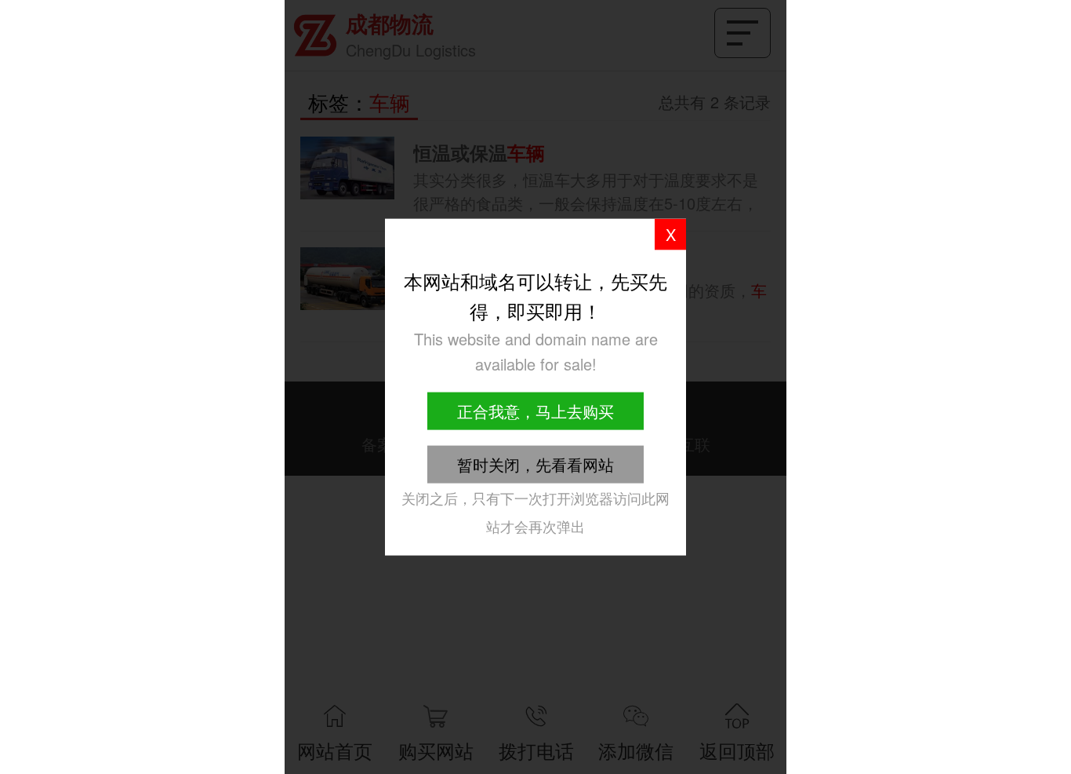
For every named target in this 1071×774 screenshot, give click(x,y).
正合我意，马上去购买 (535, 410)
